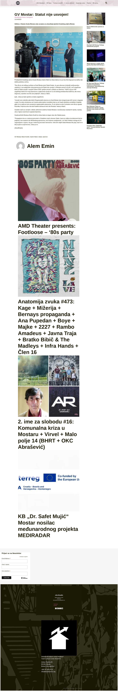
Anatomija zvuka (80, 3)
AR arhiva (95, 3)
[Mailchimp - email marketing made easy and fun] (24, 579)
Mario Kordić (25, 137)
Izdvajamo (29, 17)
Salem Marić (34, 137)
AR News (48, 3)
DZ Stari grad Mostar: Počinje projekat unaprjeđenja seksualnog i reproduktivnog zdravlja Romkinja (95, 85)
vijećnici (45, 137)
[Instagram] (60, 608)
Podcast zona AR (58, 3)
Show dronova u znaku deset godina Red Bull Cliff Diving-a (95, 64)
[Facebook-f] (59, 608)
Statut (40, 137)
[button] (106, 3)
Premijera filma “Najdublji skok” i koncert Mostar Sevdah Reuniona (96, 127)
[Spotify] (57, 608)
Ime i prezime (6, 571)
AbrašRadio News (20, 17)
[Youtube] (62, 608)
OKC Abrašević (40, 3)
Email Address (6, 558)
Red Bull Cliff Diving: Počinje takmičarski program (95, 45)
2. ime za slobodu (69, 3)
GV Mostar (18, 137)
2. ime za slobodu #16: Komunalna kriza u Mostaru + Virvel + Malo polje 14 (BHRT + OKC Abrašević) (47, 434)
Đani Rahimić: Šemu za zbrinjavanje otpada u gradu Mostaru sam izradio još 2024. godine (95, 108)
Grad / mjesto (5, 564)
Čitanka (89, 3)
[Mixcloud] (55, 608)
